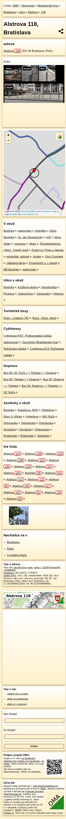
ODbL (43, 788)
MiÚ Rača (48, 416)
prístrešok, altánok (18, 256)
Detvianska (11, 423)
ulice (22, 12)
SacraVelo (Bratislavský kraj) (40, 342)
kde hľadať (10, 713)
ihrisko (37, 256)
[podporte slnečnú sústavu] (34, 101)
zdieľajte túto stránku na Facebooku (22, 761)
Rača (10, 548)
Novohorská (49, 287)
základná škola (16, 263)
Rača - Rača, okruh (44, 318)
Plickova (9, 293)
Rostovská (10, 435)
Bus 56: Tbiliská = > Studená (21, 379)
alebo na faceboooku (17, 699)
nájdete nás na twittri (17, 693)
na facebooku (28, 758)
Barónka (9, 230)
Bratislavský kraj (48, 5)
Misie (33, 243)
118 (43, 12)
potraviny (20, 243)
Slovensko (28, 5)
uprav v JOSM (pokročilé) (47, 567)
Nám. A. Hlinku (13, 416)
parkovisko (24, 230)
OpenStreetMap (28, 211)
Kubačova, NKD (28, 410)
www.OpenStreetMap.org (45, 786)
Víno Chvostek (54, 256)
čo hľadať (9, 730)
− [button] (8, 140)
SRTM (18, 810)
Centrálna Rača (17, 555)
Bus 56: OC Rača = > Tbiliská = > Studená (30, 372)
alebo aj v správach (17, 704)
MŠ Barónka (11, 269)
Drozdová (10, 429)
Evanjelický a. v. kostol (43, 263)
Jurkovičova (25, 293)
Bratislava (10, 12)
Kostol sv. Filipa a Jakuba (48, 250)
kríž (48, 237)
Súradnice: (9, 573)
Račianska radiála (15, 348)
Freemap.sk (46, 211)
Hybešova (48, 410)
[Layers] (59, 136)
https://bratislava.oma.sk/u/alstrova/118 (21, 214)
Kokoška (40, 230)
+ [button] (8, 135)
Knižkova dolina (28, 287)
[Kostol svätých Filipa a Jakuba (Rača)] (18, 524)
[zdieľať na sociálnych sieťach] (61, 31)
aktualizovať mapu (23, 567)
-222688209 (9, 570)
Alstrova (33, 12)
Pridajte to (9, 813)
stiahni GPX (10, 575)
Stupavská (43, 293)
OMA (15, 5)
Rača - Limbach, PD (16, 318)
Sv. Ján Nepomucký (30, 237)
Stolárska (43, 435)
